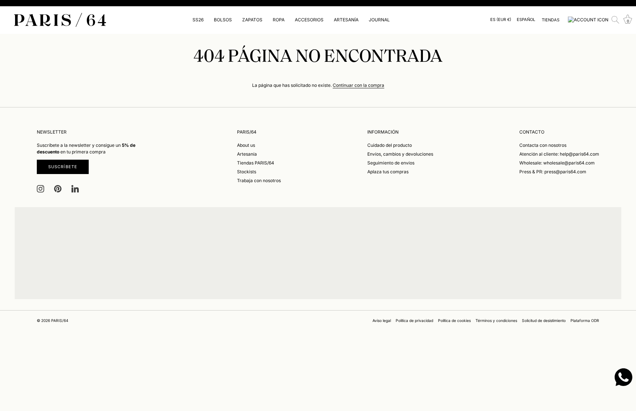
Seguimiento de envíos (390, 163)
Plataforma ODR (584, 320)
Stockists (246, 171)
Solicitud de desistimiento (544, 320)
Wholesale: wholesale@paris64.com (557, 163)
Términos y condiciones (496, 320)
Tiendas (550, 19)
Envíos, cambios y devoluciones (400, 154)
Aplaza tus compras (388, 171)
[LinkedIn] (75, 188)
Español (526, 19)
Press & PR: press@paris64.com (552, 171)
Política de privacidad (414, 320)
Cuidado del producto (389, 145)
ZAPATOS (252, 19)
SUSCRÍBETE (62, 166)
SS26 (198, 19)
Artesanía (247, 154)
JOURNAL (379, 19)
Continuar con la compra (358, 85)
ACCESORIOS (309, 19)
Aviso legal (381, 320)
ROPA (279, 19)
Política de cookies (454, 320)
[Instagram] (40, 188)
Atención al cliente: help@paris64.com (559, 154)
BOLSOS (223, 19)
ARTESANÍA (346, 19)
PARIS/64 (59, 320)
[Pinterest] (57, 188)
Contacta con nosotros (542, 145)
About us (246, 145)
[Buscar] (615, 20)
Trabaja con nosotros (259, 180)
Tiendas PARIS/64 (255, 163)
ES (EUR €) (500, 19)
